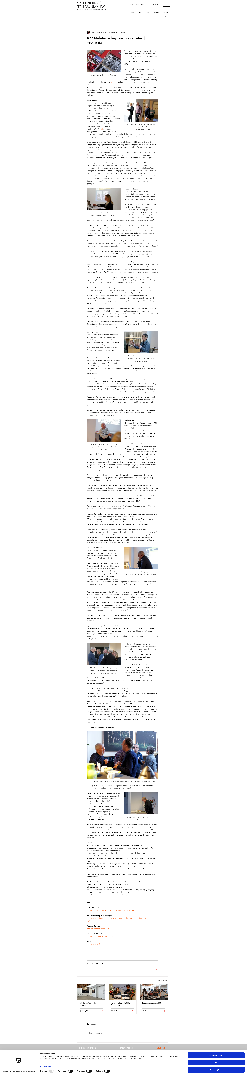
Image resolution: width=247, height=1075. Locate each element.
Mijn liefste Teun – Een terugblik (88, 1004)
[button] (165, 16)
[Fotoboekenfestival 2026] (154, 992)
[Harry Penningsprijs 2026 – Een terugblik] (123, 992)
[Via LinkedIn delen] (97, 964)
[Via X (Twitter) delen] (92, 964)
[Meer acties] (157, 32)
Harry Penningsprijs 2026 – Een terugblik (121, 1004)
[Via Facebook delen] (88, 964)
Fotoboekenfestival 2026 (151, 1003)
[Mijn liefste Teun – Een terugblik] (91, 992)
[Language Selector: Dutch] (166, 4)
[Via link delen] (102, 964)
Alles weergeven (163, 980)
